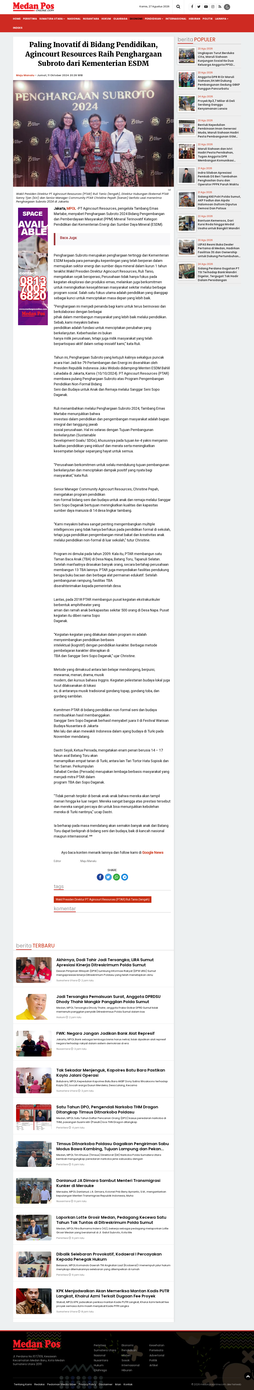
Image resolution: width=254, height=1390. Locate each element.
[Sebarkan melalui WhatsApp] (116, 877)
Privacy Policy (87, 1384)
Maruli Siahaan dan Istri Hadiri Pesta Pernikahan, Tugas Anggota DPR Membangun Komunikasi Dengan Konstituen (216, 156)
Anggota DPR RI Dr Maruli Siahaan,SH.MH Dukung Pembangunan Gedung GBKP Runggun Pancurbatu (219, 83)
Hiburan (194, 18)
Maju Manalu (25, 75)
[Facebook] (192, 7)
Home (17, 18)
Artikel (153, 1365)
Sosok (126, 1360)
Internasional (175, 18)
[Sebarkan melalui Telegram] (124, 877)
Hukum (106, 18)
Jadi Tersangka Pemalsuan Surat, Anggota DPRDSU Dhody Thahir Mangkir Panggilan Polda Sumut (108, 999)
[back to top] (248, 1376)
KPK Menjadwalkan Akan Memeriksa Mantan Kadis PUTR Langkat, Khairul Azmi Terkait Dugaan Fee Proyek (112, 1293)
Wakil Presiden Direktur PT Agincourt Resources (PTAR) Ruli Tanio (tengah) (102, 899)
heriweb (236, 1384)
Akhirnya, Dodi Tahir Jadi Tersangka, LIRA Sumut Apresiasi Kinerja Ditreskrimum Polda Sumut (105, 962)
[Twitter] (199, 7)
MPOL (71, 208)
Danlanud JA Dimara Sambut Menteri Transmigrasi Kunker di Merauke (108, 1183)
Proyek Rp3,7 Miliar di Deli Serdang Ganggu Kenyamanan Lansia (216, 105)
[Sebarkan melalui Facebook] (100, 877)
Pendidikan (153, 18)
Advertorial (156, 1355)
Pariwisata (156, 1350)
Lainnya (220, 18)
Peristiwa (30, 18)
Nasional (74, 18)
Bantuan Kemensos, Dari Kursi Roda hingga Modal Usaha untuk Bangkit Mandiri (219, 224)
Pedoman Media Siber (61, 1384)
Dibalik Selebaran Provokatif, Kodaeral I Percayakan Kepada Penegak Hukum (109, 1256)
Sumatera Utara (51, 18)
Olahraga (120, 18)
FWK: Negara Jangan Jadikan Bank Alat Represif (105, 1033)
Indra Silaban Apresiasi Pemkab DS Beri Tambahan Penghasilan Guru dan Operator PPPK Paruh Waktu (218, 178)
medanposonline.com (213, 1384)
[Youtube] (206, 7)
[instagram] (213, 7)
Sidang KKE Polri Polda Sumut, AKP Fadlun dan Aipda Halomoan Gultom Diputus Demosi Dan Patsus (219, 202)
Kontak (128, 1384)
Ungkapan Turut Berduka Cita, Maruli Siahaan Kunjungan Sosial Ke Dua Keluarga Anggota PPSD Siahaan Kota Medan (216, 60)
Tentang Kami (23, 1384)
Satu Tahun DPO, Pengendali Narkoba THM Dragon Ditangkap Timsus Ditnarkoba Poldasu (107, 1109)
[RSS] (220, 7)
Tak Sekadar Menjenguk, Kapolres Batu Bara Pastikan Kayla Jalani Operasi (110, 1072)
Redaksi (39, 1384)
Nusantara (91, 18)
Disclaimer (106, 1384)
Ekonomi (136, 18)
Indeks (17, 27)
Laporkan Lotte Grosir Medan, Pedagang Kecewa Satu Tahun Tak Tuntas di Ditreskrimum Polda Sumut (111, 1220)
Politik (208, 18)
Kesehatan (156, 1345)
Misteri (126, 1355)
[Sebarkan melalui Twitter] (108, 877)
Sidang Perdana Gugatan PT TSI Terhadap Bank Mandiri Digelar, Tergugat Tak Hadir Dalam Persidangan (218, 274)
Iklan (118, 1384)
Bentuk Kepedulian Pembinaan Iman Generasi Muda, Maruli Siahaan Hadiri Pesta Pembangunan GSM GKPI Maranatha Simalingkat (219, 132)
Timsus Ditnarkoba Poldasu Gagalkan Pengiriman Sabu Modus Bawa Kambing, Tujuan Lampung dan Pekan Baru (112, 1149)
